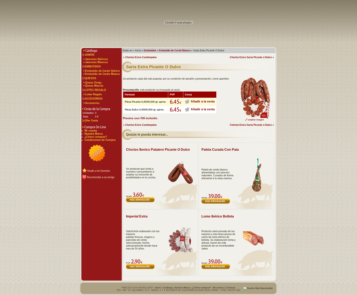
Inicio (158, 287)
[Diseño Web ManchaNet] (258, 288)
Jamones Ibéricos (96, 59)
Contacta (230, 287)
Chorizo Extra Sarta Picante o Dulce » (252, 57)
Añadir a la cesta (203, 101)
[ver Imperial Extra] (180, 252)
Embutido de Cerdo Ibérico (102, 70)
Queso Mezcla (94, 85)
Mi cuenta (90, 130)
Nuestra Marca (93, 133)
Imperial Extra (137, 216)
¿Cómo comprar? (95, 136)
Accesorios (92, 103)
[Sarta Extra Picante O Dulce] (254, 117)
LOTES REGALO (95, 90)
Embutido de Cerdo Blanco (102, 73)
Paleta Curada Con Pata (220, 149)
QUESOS (90, 78)
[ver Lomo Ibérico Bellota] (256, 247)
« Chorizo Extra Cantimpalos (140, 57)
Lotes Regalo (93, 94)
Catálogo (168, 287)
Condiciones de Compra (99, 139)
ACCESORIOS (94, 98)
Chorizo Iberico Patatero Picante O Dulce (158, 149)
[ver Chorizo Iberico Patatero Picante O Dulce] (180, 184)
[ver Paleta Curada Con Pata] (256, 192)
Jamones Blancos (96, 62)
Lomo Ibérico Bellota (217, 216)
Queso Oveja (93, 82)
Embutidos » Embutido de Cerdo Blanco (167, 50)
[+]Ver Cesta (90, 120)
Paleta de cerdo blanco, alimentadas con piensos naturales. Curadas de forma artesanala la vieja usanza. (217, 174)
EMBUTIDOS (93, 66)
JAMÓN (89, 54)
